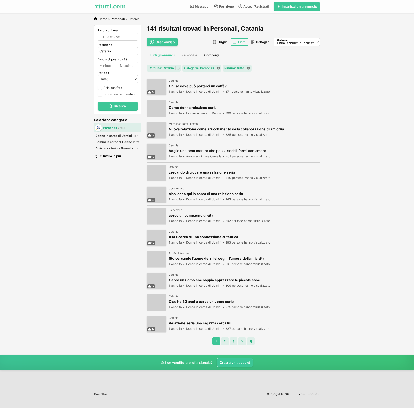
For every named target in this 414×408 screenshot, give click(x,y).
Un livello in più (110, 156)
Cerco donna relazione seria (192, 108)
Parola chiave (108, 30)
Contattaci (101, 394)
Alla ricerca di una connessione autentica (203, 237)
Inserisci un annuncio (299, 6)
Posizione (226, 6)
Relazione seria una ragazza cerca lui (200, 323)
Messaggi (201, 6)
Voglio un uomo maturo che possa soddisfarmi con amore (217, 151)
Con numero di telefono (120, 94)
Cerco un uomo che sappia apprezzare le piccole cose (214, 280)
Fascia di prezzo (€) (112, 59)
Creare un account (235, 362)
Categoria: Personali (199, 68)
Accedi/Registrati (256, 6)
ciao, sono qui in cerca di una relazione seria (206, 194)
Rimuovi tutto (234, 68)
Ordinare (282, 40)
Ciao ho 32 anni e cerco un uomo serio (201, 302)
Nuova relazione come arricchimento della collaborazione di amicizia (226, 129)
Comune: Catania (161, 68)
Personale (189, 55)
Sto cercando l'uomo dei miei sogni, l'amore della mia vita (216, 258)
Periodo (103, 73)
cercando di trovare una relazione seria (202, 172)
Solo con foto (113, 87)
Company (211, 55)
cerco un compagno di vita (191, 215)
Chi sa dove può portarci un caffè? (198, 86)
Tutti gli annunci (162, 55)
